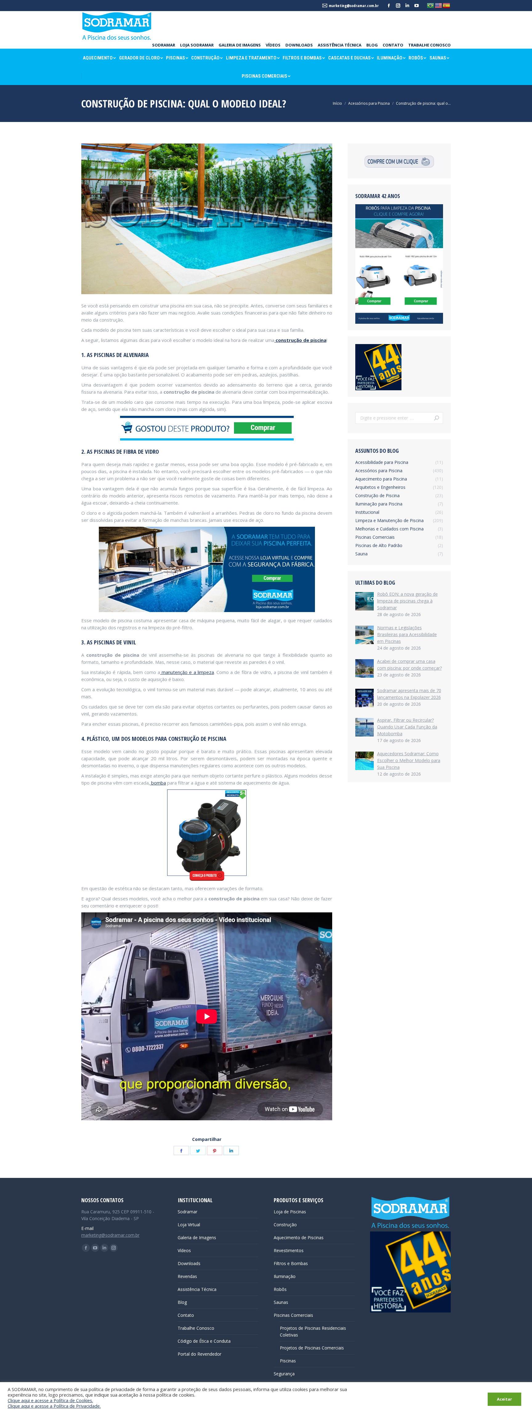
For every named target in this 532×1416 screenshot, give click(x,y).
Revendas (187, 1276)
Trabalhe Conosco (196, 1328)
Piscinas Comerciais (293, 1315)
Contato (186, 1315)
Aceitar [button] (504, 1399)
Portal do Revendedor (199, 1354)
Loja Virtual (189, 1224)
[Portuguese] (431, 5)
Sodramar (187, 1212)
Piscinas (288, 1361)
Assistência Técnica (197, 1289)
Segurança (284, 1374)
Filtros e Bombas (291, 1263)
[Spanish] (447, 5)
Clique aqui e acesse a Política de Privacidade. (54, 1406)
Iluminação (285, 1276)
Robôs (280, 1289)
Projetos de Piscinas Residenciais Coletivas (313, 1331)
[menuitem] (163, 45)
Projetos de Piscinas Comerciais (312, 1348)
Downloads (189, 1263)
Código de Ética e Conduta (204, 1341)
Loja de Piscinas (290, 1212)
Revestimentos (289, 1250)
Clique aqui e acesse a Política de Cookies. (50, 1400)
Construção (285, 1224)
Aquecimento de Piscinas (299, 1237)
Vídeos (184, 1250)
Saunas (281, 1302)
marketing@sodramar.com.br (110, 1235)
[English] (439, 5)
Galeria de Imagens (197, 1237)
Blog (182, 1302)
